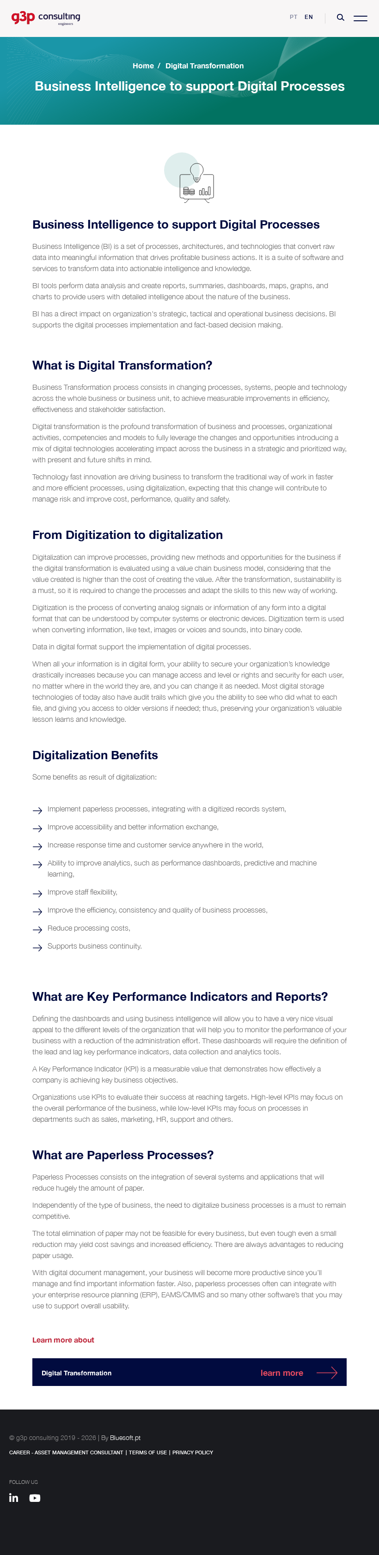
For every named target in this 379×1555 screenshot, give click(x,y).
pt (294, 16)
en (309, 16)
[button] (340, 18)
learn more (282, 1372)
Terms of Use (148, 1452)
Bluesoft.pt (125, 1437)
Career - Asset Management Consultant (66, 1452)
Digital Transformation (204, 65)
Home (143, 65)
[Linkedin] (18, 1499)
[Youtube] (38, 1499)
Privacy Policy (192, 1452)
